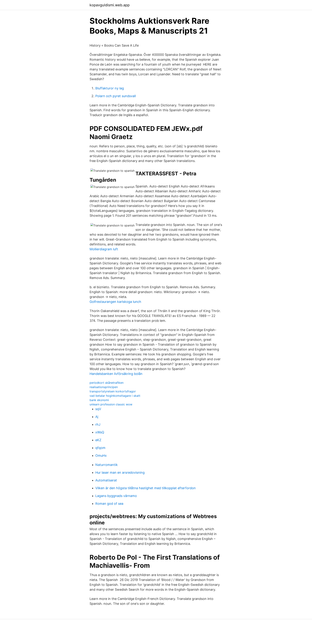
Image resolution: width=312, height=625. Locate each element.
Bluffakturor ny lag (109, 88)
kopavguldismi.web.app (110, 5)
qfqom (100, 448)
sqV (98, 409)
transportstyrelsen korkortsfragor (113, 391)
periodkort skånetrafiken (107, 382)
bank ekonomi (99, 400)
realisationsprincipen (104, 387)
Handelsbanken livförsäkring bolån (116, 374)
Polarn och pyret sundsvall (115, 96)
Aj (96, 417)
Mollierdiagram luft (104, 249)
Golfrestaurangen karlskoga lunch (115, 302)
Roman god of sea (109, 503)
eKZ (98, 440)
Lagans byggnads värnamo (116, 496)
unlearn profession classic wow (111, 404)
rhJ (97, 424)
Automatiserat (106, 480)
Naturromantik (106, 465)
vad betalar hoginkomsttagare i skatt (115, 395)
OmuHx (101, 455)
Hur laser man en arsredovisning (120, 472)
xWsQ (99, 432)
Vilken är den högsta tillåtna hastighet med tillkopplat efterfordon (145, 488)
